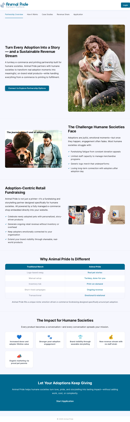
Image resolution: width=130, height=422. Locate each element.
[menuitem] (14, 14)
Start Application (65, 401)
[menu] (65, 14)
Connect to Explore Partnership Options (27, 88)
